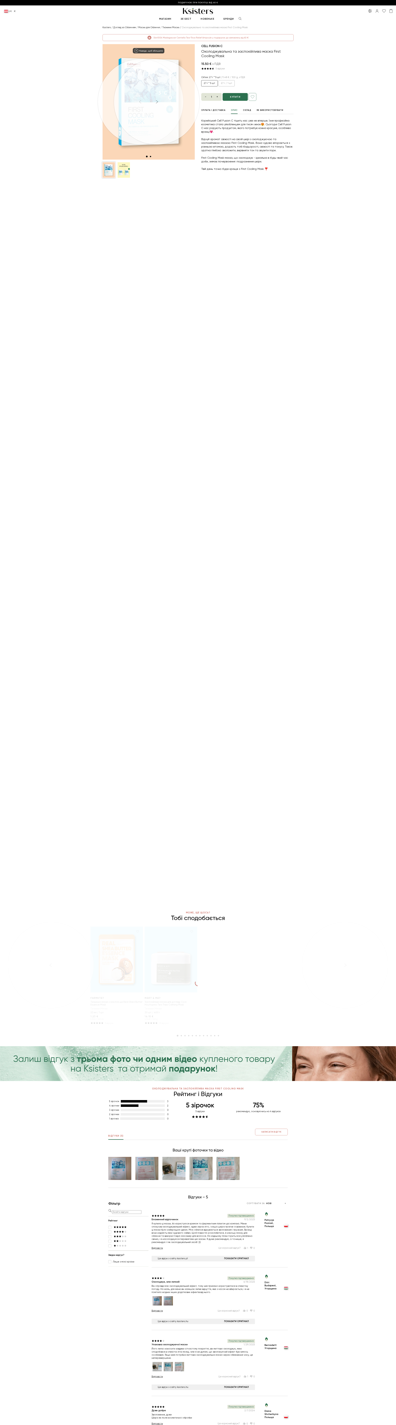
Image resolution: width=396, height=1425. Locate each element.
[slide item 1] (147, 156)
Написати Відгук (271, 1132)
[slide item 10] (211, 1036)
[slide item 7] (200, 1036)
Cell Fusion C (212, 46)
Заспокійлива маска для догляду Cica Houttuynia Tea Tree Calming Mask (165, 1003)
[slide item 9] (207, 1036)
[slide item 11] (215, 1036)
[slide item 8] (203, 1036)
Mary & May (153, 998)
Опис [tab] (234, 110)
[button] (108, 170)
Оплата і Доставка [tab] (213, 110)
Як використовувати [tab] (270, 110)
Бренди (229, 18)
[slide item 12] (218, 1036)
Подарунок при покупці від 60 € (198, 3)
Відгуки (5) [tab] (115, 1135)
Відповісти (157, 1248)
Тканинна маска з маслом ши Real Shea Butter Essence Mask (116, 1003)
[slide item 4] (189, 1036)
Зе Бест (186, 18)
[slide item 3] (185, 1036)
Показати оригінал (236, 1258)
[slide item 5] (192, 1036)
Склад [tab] (247, 110)
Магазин (165, 18)
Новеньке (207, 18)
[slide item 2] (150, 156)
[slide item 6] (196, 1036)
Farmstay (97, 998)
